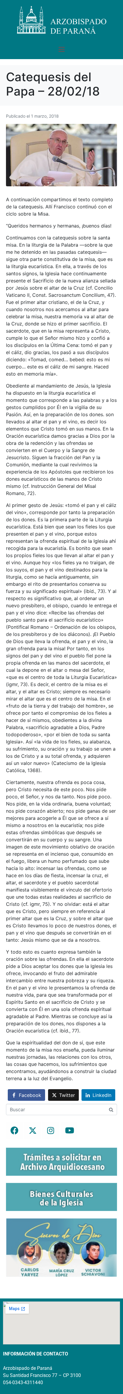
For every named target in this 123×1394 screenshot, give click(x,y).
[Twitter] (32, 1130)
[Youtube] (69, 1130)
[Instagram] (50, 1130)
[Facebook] (14, 1130)
